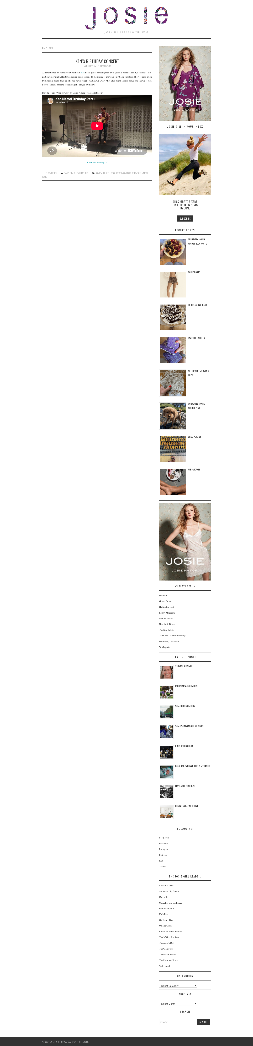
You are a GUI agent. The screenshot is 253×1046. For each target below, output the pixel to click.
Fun (71, 173)
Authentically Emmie (169, 891)
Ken (83, 72)
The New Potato (166, 629)
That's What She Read (169, 937)
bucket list (108, 173)
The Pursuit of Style (168, 960)
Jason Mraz (126, 173)
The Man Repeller (167, 954)
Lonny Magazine (167, 612)
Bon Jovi (99, 173)
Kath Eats (163, 914)
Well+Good (164, 965)
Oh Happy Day (166, 920)
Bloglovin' (164, 837)
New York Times (167, 624)
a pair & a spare (166, 885)
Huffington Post (166, 606)
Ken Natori (136, 173)
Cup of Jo (163, 896)
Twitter (162, 866)
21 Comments (105, 66)
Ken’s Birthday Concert (97, 61)
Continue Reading (97, 162)
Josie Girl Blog (126, 18)
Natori (145, 173)
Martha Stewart (166, 618)
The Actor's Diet (166, 942)
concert (116, 173)
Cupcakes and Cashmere (170, 902)
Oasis (44, 176)
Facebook (163, 843)
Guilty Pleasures (81, 173)
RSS (161, 860)
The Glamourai (166, 948)
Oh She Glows (165, 925)
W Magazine (165, 647)
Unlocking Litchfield (169, 641)
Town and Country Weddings (172, 635)
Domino (163, 595)
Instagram (163, 849)
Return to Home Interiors (170, 931)
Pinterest (163, 855)
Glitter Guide (165, 601)
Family (66, 173)
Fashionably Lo (166, 908)
